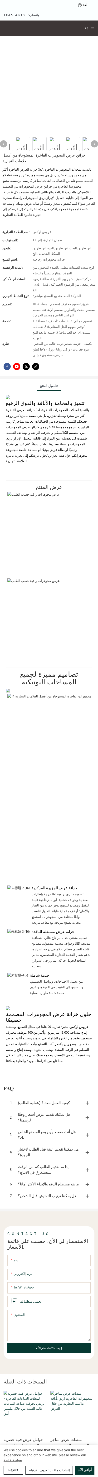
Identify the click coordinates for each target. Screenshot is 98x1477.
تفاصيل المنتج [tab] (49, 386)
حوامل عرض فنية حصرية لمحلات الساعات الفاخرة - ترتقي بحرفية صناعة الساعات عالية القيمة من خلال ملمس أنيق (24, 1443)
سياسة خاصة (13, 1460)
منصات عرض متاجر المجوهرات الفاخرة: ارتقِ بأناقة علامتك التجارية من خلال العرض (70, 1443)
